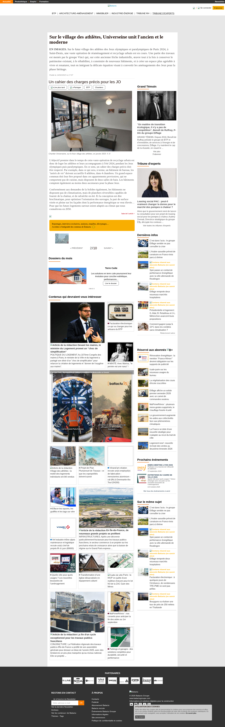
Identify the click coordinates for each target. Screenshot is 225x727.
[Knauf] (146, 678)
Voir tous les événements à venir (156, 491)
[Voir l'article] (131, 369)
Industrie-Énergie (122, 13)
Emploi (33, 2)
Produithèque (21, 2)
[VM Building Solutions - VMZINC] (101, 678)
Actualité (7, 2)
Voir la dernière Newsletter (62, 704)
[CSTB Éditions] (135, 678)
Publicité (95, 699)
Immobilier (102, 13)
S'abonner (218, 8)
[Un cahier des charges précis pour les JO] (50, 146)
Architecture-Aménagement (76, 13)
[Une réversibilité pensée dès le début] (132, 146)
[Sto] (158, 678)
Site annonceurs (98, 715)
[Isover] (112, 678)
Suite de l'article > (128, 214)
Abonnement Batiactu (100, 702)
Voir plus (156, 151)
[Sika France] (124, 678)
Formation (44, 2)
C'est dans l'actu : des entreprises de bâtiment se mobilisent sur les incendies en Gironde (79, 369)
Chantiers (99, 87)
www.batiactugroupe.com (139, 695)
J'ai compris (140, 717)
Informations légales (100, 711)
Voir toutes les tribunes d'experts (157, 225)
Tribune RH (142, 13)
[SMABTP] (78, 678)
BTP (54, 13)
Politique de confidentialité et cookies (107, 718)
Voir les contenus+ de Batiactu (63, 710)
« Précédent (76, 248)
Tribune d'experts (163, 13)
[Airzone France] (89, 678)
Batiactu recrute (98, 705)
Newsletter (219, 2)
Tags (62, 713)
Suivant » (108, 248)
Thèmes (54, 713)
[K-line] (66, 678)
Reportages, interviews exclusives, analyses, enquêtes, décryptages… (80, 225)
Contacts (95, 696)
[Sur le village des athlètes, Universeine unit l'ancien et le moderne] (62, 239)
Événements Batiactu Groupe (104, 708)
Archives (54, 707)
